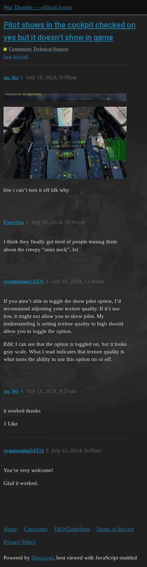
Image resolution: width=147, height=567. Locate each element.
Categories (35, 529)
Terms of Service (115, 529)
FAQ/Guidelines (72, 529)
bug (7, 56)
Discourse (42, 558)
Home (10, 529)
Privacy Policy (20, 542)
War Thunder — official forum (38, 7)
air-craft (20, 56)
